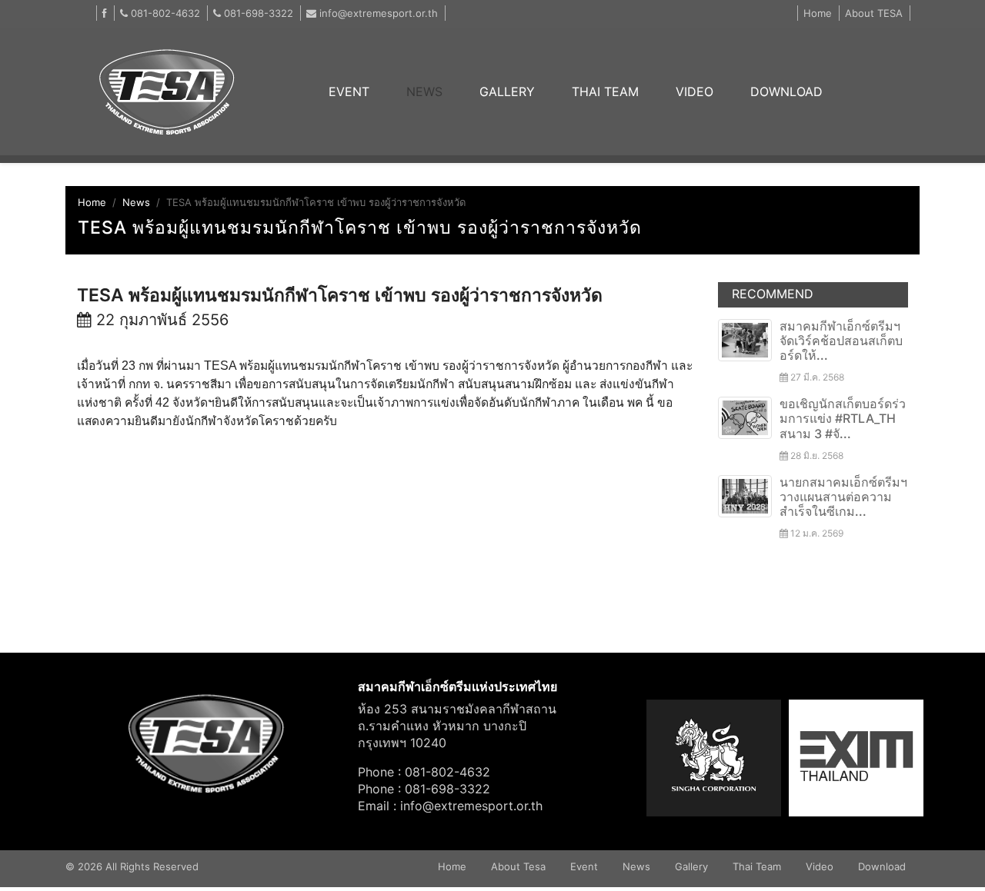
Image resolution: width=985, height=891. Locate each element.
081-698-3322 (257, 13)
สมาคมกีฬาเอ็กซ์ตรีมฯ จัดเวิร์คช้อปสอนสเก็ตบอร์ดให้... (841, 340)
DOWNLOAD (786, 91)
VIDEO (694, 91)
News (136, 202)
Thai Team (757, 866)
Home (817, 13)
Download (882, 866)
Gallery (691, 866)
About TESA (874, 13)
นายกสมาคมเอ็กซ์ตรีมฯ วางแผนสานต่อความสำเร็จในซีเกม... (843, 496)
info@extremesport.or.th (378, 13)
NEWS (424, 91)
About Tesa (518, 866)
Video (819, 866)
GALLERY (507, 91)
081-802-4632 (164, 13)
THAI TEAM (605, 91)
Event (584, 866)
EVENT (358, 91)
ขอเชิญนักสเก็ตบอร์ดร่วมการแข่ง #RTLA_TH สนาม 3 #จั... (843, 418)
